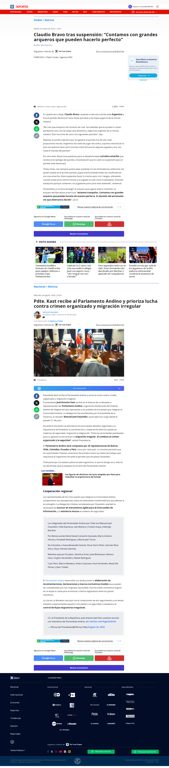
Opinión (14, 726)
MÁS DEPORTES (115, 12)
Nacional (14, 687)
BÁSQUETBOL (43, 12)
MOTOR (75, 12)
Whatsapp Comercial (103, 751)
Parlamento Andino (54, 580)
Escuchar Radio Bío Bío (145, 12)
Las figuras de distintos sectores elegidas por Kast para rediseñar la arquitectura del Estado (92, 475)
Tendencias (15, 718)
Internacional (16, 694)
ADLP (85, 12)
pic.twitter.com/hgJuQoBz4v (101, 621)
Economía (14, 702)
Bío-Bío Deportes (44, 45)
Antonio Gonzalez (50, 312)
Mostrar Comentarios (79, 234)
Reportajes (15, 733)
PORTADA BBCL (16, 12)
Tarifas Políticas (17, 750)
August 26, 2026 (96, 627)
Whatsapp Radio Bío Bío (147, 752)
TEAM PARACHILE (98, 12)
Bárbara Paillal (56, 321)
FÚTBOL (30, 12)
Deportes (14, 710)
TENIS (65, 12)
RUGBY (55, 12)
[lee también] (53, 479)
